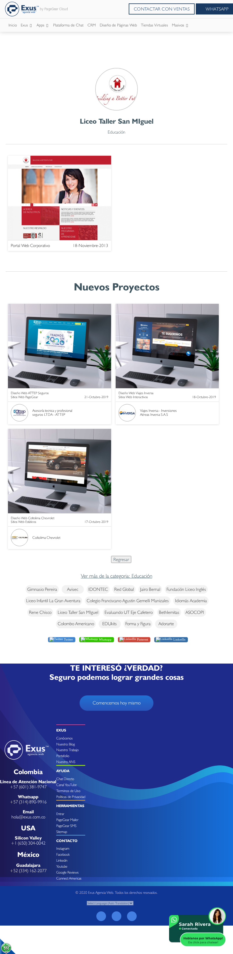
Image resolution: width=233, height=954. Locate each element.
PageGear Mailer (67, 820)
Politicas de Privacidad (70, 797)
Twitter (68, 639)
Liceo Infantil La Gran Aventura (53, 600)
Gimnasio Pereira (42, 589)
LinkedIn (179, 639)
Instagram (62, 848)
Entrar (60, 814)
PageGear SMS (66, 826)
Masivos (178, 25)
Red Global (124, 589)
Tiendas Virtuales (154, 25)
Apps (41, 25)
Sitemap (61, 832)
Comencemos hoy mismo (117, 703)
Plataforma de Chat (68, 25)
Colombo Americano (76, 623)
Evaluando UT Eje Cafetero (129, 612)
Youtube (61, 866)
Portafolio (62, 756)
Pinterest (142, 639)
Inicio (13, 25)
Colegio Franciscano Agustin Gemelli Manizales (128, 600)
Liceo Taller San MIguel (78, 612)
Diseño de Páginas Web (118, 25)
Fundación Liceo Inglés (186, 589)
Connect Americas (69, 878)
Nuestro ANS (65, 762)
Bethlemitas (169, 612)
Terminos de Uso (68, 791)
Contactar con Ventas (162, 9)
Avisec (72, 589)
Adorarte (166, 623)
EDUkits (109, 623)
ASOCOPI (195, 612)
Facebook (63, 854)
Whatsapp (105, 639)
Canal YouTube (66, 785)
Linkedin (61, 860)
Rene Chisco (40, 612)
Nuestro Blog (65, 744)
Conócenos (64, 738)
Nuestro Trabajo (67, 750)
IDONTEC (98, 589)
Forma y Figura (138, 623)
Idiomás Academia (191, 600)
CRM (92, 25)
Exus (25, 25)
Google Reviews (67, 872)
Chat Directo (65, 779)
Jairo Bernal (150, 589)
